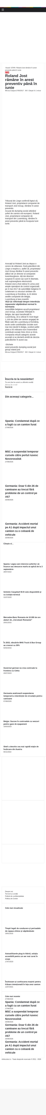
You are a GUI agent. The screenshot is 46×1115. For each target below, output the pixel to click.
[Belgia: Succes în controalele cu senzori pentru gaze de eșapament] (15, 719)
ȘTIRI (13, 68)
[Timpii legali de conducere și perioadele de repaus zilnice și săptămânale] (17, 926)
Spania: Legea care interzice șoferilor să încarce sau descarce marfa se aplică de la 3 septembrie (23, 566)
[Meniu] (3, 10)
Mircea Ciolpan (10, 90)
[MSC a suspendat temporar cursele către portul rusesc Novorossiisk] (23, 448)
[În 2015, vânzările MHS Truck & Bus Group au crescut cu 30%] (15, 640)
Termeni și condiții (11, 894)
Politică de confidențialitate (14, 896)
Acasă (7, 68)
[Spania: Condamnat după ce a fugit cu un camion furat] (23, 418)
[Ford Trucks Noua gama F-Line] (23, 3)
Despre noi (9, 891)
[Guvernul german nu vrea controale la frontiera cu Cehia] (15, 665)
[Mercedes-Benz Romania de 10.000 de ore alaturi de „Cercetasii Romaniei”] (15, 615)
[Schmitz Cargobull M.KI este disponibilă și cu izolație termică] (15, 589)
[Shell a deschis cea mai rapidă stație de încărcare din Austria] (15, 744)
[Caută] (43, 10)
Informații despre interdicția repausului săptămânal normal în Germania (22, 304)
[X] (0, 1085)
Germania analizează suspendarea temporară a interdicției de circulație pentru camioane (22, 696)
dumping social (25, 347)
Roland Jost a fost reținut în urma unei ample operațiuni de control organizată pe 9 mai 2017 (22, 286)
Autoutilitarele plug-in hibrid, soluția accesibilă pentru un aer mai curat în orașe (21, 956)
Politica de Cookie (11, 898)
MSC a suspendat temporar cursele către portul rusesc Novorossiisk (21, 455)
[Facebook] (5, 354)
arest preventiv (11, 347)
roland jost (15, 349)
